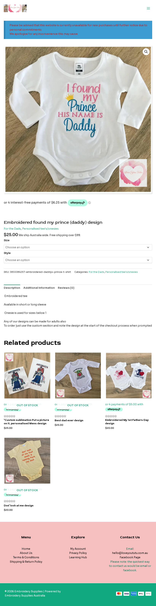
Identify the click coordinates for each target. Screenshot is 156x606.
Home (26, 548)
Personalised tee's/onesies (40, 228)
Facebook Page (130, 557)
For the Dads (12, 228)
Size (7, 240)
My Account (78, 548)
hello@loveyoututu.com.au (130, 553)
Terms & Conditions (26, 557)
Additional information (39, 288)
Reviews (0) (66, 288)
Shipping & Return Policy (26, 561)
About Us (26, 553)
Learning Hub (78, 557)
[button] (146, 51)
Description (12, 288)
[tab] (12, 288)
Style (7, 253)
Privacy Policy (78, 553)
